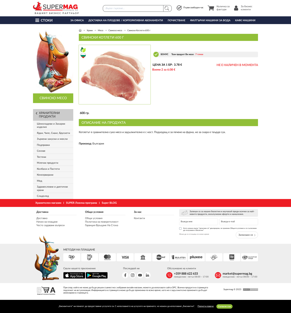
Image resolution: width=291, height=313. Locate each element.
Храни (90, 30)
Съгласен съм (224, 306)
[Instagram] (133, 275)
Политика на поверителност (102, 222)
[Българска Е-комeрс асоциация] (46, 291)
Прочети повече (206, 306)
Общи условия (94, 212)
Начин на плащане (47, 222)
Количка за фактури (223, 8)
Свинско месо (115, 30)
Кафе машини (245, 20)
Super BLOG (109, 203)
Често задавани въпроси (50, 225)
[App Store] (74, 278)
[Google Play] (97, 278)
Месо (100, 30)
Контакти (139, 218)
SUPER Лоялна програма (81, 203)
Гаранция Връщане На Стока (101, 225)
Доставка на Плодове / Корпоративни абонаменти (125, 20)
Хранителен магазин (48, 203)
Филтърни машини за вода (210, 20)
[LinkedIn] (147, 275)
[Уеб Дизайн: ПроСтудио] (249, 289)
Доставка (42, 212)
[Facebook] (125, 275)
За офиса (77, 20)
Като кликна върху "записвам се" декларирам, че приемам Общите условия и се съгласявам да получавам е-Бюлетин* (220, 229)
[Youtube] (140, 275)
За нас (138, 212)
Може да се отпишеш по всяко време (194, 234)
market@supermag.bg (237, 273)
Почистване (176, 20)
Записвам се (245, 235)
